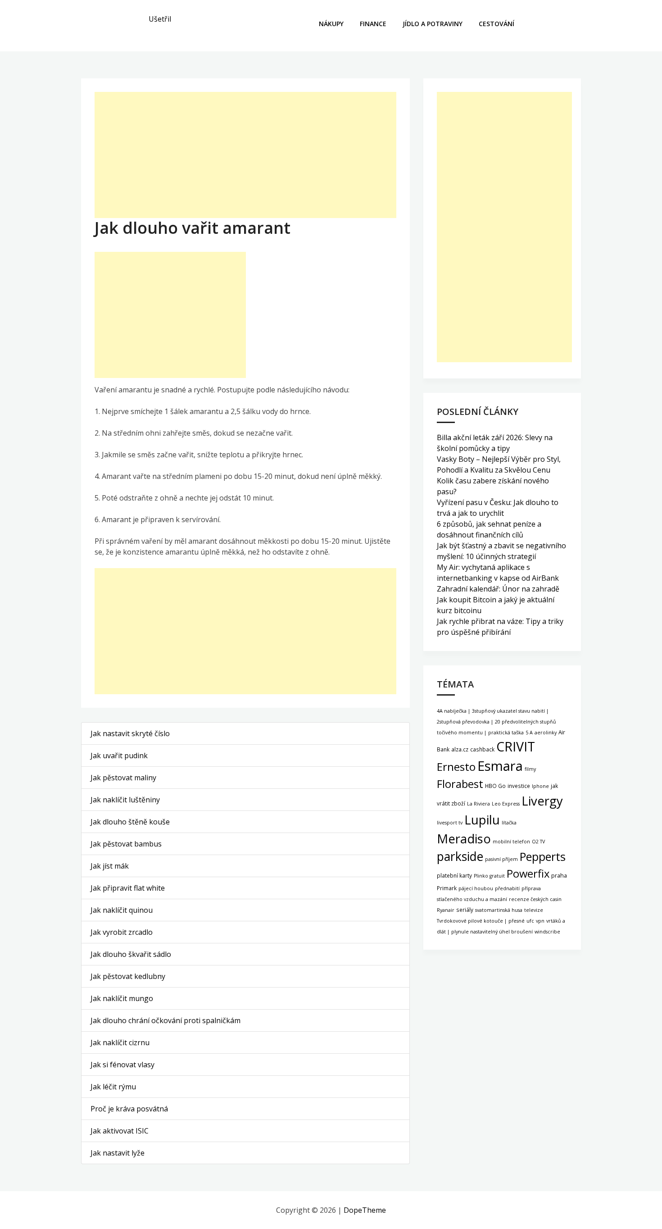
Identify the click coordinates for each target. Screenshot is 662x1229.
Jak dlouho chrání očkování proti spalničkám (165, 1020)
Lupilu (482, 819)
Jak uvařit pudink (119, 755)
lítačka (509, 822)
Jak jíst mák (110, 866)
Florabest (460, 784)
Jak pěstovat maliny (123, 778)
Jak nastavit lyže (118, 1153)
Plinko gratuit (489, 876)
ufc (530, 921)
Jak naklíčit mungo (122, 998)
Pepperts (543, 856)
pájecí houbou (475, 888)
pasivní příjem (501, 859)
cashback (482, 749)
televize (533, 910)
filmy (530, 769)
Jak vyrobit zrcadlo (122, 932)
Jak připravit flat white (128, 888)
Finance (373, 23)
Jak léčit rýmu (113, 1087)
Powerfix (528, 873)
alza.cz (459, 749)
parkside (460, 856)
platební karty (454, 875)
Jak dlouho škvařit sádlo (131, 954)
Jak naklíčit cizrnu (120, 1042)
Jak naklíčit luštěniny (125, 800)
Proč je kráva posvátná (129, 1109)
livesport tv (449, 822)
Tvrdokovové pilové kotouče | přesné (481, 921)
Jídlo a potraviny (432, 23)
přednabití (507, 888)
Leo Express (506, 804)
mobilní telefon (511, 841)
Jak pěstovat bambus (126, 844)
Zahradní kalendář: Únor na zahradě (498, 589)
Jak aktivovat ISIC (120, 1131)
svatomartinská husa (498, 910)
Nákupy (331, 23)
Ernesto (456, 766)
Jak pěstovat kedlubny (128, 976)
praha (559, 875)
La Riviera (478, 804)
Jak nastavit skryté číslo (130, 733)
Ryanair (445, 910)
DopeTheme (365, 1210)
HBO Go (495, 785)
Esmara (500, 766)
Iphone (540, 786)
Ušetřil (160, 19)
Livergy (542, 800)
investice (519, 785)
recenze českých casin (535, 899)
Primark (447, 888)
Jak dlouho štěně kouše (130, 822)
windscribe (547, 932)
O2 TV (538, 841)
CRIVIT (515, 746)
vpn (540, 921)
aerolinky (546, 732)
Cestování (496, 23)
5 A (529, 732)
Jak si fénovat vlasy (122, 1065)
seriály (464, 909)
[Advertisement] (245, 155)
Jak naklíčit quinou (122, 910)
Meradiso (464, 838)
